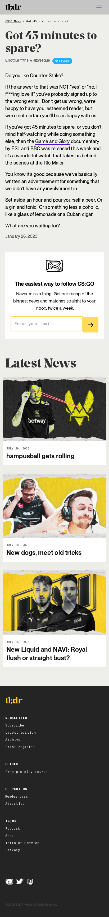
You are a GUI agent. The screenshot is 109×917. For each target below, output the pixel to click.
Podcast (12, 829)
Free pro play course (26, 772)
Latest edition (20, 732)
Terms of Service (22, 843)
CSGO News (13, 21)
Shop (9, 836)
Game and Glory (52, 141)
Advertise (15, 804)
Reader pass (16, 796)
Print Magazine (20, 747)
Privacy (12, 850)
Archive (12, 740)
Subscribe (14, 725)
